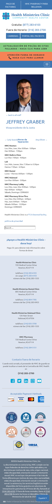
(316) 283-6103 (30, 273)
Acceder (45, 501)
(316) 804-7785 (30, 299)
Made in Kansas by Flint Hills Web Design (23, 501)
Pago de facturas (10, 5)
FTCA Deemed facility (37, 214)
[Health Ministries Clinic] (26, 16)
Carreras (13, 35)
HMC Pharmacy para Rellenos (36, 5)
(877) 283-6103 (31, 24)
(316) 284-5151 (30, 347)
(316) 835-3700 (30, 323)
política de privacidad (14, 221)
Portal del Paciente (33, 35)
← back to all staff (13, 115)
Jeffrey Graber (25, 121)
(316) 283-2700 (37, 29)
